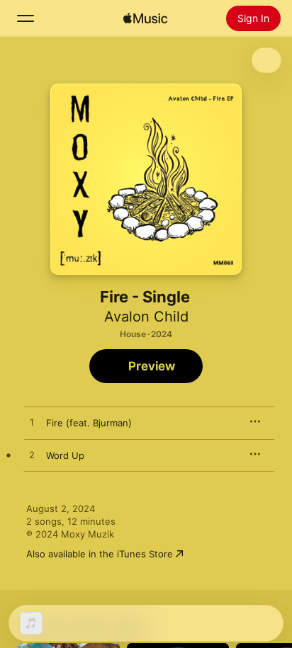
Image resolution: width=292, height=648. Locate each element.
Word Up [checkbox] (65, 455)
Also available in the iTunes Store (99, 553)
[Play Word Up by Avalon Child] (32, 455)
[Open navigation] (25, 18)
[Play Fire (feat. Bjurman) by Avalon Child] (32, 422)
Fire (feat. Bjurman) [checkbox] (89, 422)
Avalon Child (146, 316)
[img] (145, 18)
